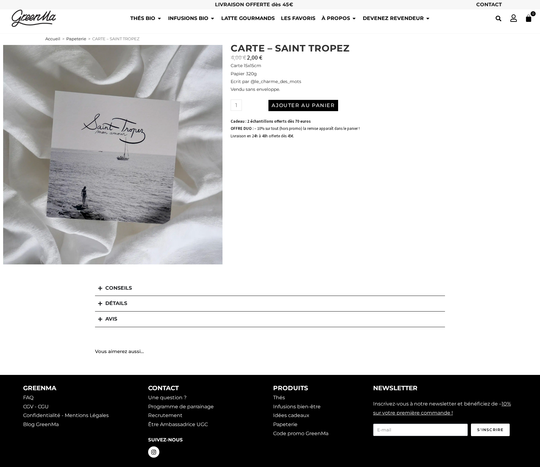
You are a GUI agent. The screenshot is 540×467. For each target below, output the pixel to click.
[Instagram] (153, 452)
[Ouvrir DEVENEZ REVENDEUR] (427, 18)
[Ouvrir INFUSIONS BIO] (212, 18)
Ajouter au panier (303, 105)
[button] (498, 18)
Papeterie (76, 38)
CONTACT (489, 4)
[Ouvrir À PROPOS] (354, 18)
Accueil (52, 38)
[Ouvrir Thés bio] (159, 18)
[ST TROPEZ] (112, 154)
